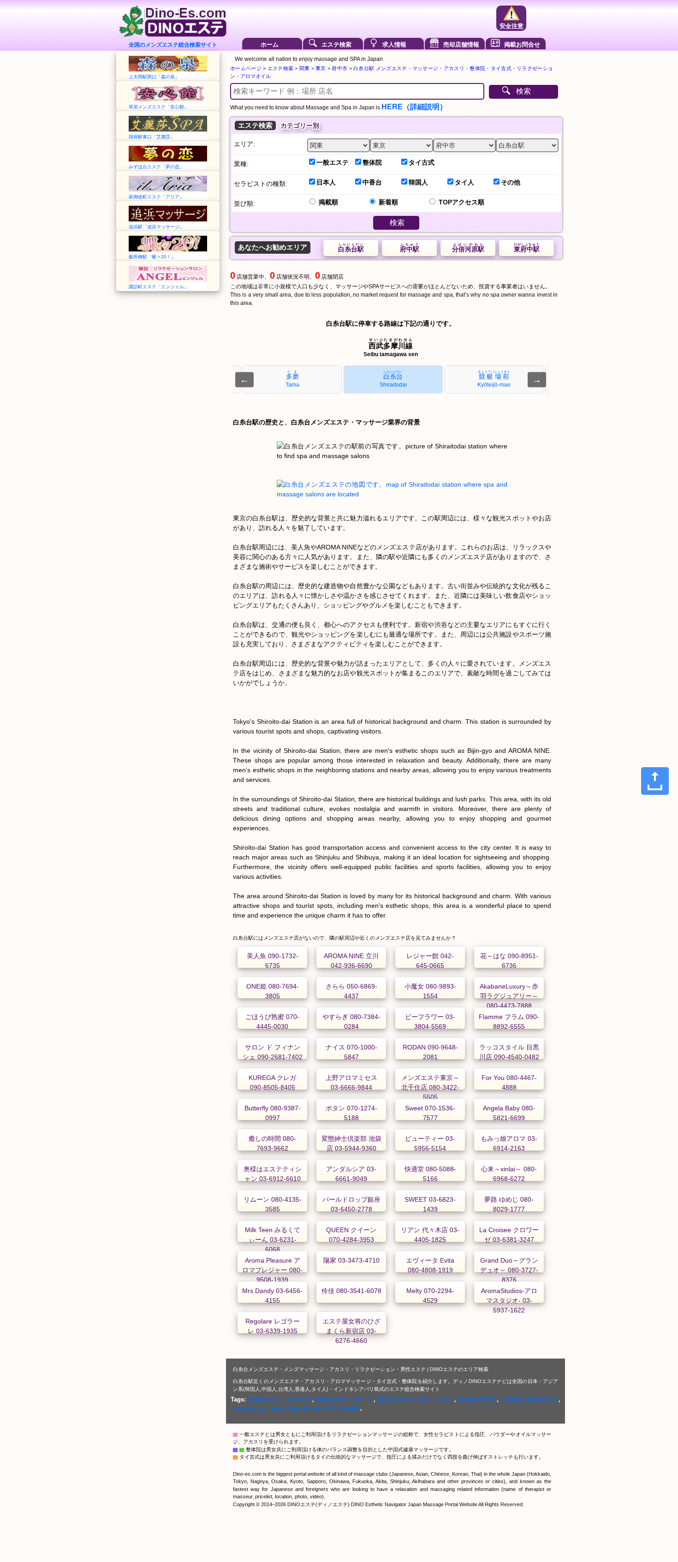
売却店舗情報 (461, 44)
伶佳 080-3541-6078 (351, 1290)
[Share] (655, 781)
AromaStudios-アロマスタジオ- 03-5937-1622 (509, 1300)
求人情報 (394, 44)
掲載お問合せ (522, 44)
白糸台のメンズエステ (280, 1399)
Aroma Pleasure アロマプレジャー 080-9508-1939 (272, 1270)
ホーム (270, 44)
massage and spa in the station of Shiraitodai (295, 1408)
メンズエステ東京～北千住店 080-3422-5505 (430, 1087)
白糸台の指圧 (477, 1399)
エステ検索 (336, 44)
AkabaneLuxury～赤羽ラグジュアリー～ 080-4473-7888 (509, 996)
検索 (523, 91)
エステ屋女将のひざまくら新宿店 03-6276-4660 (351, 1331)
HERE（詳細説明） (414, 107)
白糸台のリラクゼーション (416, 1399)
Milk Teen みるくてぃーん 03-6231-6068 (272, 1239)
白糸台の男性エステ (530, 1399)
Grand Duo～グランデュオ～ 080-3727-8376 (509, 1270)
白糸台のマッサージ (345, 1399)
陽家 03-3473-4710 (351, 1260)
